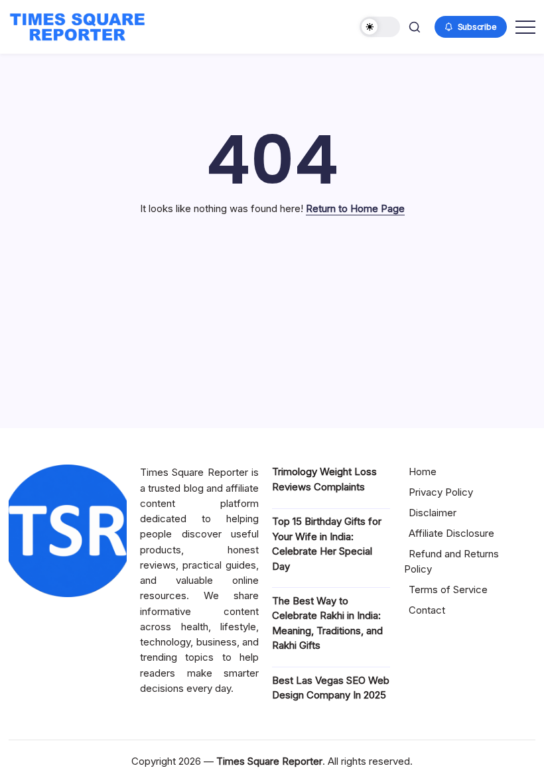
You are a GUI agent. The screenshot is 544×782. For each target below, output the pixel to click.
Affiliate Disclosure (451, 533)
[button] (380, 27)
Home (423, 471)
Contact (427, 610)
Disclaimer (432, 512)
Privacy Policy (441, 492)
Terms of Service (448, 589)
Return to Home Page (355, 208)
